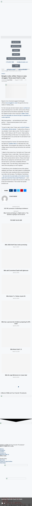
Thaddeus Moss (12, 143)
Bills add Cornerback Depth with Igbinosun (16, 270)
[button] (16, 37)
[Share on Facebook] (15, 190)
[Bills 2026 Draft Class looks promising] (16, 233)
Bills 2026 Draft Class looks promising (16, 244)
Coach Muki (9, 80)
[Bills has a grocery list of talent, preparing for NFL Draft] (16, 310)
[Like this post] (11, 190)
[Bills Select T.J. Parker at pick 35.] (16, 284)
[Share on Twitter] (18, 190)
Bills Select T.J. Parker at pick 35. (16, 296)
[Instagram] (6, 440)
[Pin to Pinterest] (21, 190)
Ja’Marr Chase (25, 113)
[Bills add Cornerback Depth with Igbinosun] (16, 258)
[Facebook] (2, 440)
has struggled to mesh (11, 103)
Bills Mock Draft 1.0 (16, 349)
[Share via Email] (25, 190)
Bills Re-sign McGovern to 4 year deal (16, 375)
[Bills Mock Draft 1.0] (16, 337)
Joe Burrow (26, 108)
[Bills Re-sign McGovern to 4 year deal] (16, 363)
